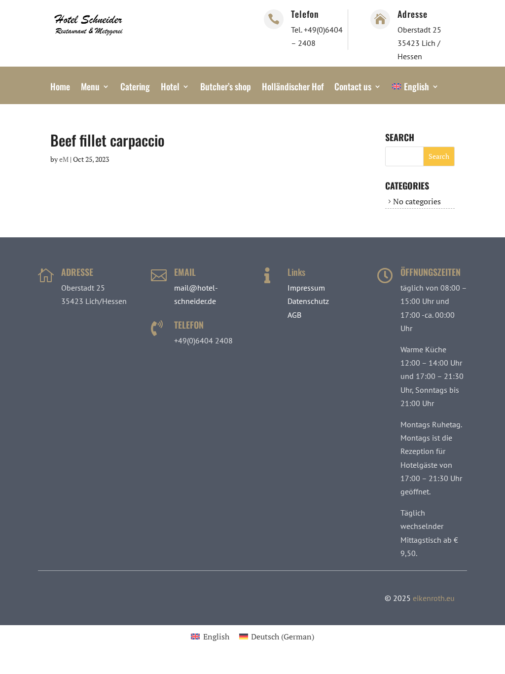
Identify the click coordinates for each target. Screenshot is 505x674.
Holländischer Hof (293, 88)
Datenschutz (308, 301)
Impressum (306, 288)
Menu (90, 88)
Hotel (170, 88)
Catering (135, 88)
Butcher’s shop (225, 88)
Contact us (352, 88)
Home (60, 88)
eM (64, 159)
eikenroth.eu (434, 598)
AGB (294, 315)
